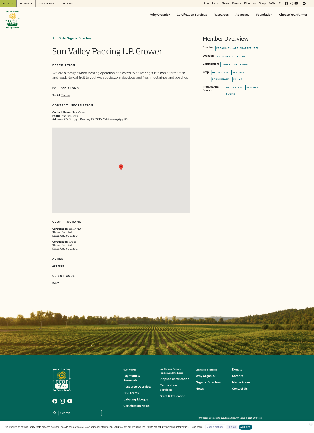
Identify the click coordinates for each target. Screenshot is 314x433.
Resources (221, 14)
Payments (26, 3)
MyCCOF (8, 3)
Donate (68, 3)
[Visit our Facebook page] (286, 3)
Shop (262, 3)
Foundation (264, 14)
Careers (237, 376)
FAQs (272, 3)
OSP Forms (131, 393)
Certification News (136, 405)
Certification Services (192, 14)
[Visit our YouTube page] (296, 3)
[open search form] (280, 3)
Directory (250, 3)
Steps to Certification (174, 379)
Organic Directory (208, 382)
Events (236, 3)
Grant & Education (172, 396)
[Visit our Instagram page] (291, 3)
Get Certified (47, 3)
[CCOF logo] (12, 16)
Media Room (241, 382)
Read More (196, 427)
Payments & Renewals (131, 378)
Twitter (65, 95)
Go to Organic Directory (75, 38)
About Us (209, 3)
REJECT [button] (232, 427)
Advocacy (242, 14)
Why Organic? (160, 14)
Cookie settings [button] (215, 427)
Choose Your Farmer (293, 14)
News (225, 3)
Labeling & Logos (135, 399)
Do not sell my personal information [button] (169, 427)
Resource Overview (137, 386)
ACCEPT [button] (245, 427)
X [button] (311, 424)
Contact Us (240, 388)
